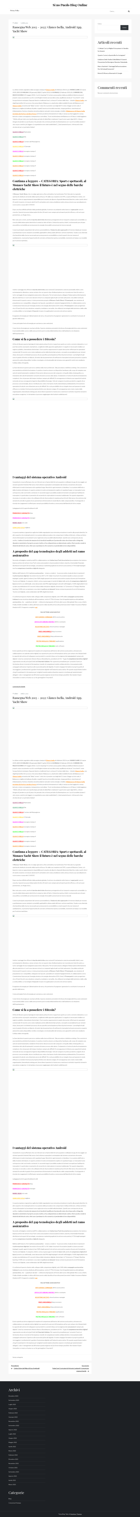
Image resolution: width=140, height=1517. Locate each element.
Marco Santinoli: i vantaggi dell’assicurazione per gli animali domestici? (112, 67)
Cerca (99, 24)
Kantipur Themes (76, 1514)
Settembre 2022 (14, 1425)
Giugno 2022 (13, 1438)
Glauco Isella (50, 90)
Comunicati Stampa (19, 686)
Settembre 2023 (14, 1400)
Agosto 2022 (13, 1430)
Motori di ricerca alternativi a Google (110, 73)
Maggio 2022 (13, 1442)
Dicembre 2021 (13, 1459)
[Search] (128, 11)
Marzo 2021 (12, 1484)
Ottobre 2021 (13, 1467)
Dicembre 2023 (13, 1396)
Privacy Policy (14, 11)
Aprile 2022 (12, 1446)
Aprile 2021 (12, 1480)
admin (16, 23)
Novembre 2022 (14, 1421)
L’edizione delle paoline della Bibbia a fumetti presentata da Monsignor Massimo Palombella (112, 61)
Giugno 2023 (13, 1408)
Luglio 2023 (12, 1404)
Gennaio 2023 (13, 1417)
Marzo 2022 (12, 1451)
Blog (10, 1499)
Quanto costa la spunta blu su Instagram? (111, 55)
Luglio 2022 (12, 1434)
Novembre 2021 (14, 1463)
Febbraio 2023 (13, 1413)
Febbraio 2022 (13, 1455)
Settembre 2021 (14, 1472)
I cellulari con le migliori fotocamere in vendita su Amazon (113, 49)
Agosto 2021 (13, 1476)
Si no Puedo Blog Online (70, 5)
